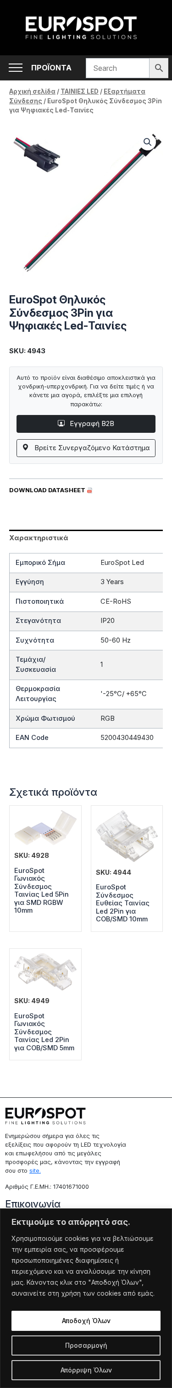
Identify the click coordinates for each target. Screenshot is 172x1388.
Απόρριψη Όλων (86, 1370)
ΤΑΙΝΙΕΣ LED (80, 91)
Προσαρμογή (86, 1345)
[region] (86, 1298)
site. (35, 1170)
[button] (147, 142)
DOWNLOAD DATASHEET (48, 490)
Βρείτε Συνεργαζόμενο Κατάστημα (91, 448)
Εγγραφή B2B (91, 424)
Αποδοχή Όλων (86, 1320)
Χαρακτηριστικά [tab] (38, 538)
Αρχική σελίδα (32, 91)
